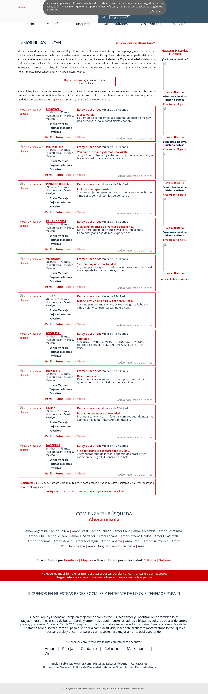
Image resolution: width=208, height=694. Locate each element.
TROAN (51, 296)
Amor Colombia (144, 531)
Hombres (71, 560)
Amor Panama (112, 541)
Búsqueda (82, 23)
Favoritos (55, 132)
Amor (50, 648)
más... (142, 546)
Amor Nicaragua (87, 541)
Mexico (68, 115)
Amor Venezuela (123, 546)
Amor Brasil (80, 531)
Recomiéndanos (145, 667)
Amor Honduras (39, 541)
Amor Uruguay (98, 546)
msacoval (53, 109)
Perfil (49, 137)
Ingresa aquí (120, 17)
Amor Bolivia (60, 531)
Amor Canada (101, 531)
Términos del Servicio (57, 667)
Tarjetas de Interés (60, 127)
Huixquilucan (54, 115)
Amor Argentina (36, 531)
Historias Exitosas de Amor (111, 663)
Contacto (89, 648)
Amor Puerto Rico (156, 541)
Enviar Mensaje (58, 123)
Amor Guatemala (166, 536)
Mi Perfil (53, 23)
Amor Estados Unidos (136, 536)
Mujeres (87, 560)
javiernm (53, 445)
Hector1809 (54, 146)
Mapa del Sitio (112, 667)
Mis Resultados (116, 23)
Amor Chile (122, 531)
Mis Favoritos (150, 23)
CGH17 (50, 408)
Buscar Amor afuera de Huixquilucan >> (135, 42)
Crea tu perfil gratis (175, 104)
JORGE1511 (53, 333)
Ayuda (128, 667)
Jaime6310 (53, 370)
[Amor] (21, 7)
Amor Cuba (37, 536)
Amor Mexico (63, 541)
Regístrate (64, 577)
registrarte (58, 99)
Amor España (108, 536)
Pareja (67, 648)
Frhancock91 (56, 221)
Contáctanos (139, 663)
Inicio (30, 23)
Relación (111, 648)
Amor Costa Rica (170, 531)
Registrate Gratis (74, 80)
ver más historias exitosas (175, 279)
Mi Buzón (180, 23)
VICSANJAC (53, 258)
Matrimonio (137, 648)
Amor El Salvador (83, 536)
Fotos (59, 137)
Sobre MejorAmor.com (76, 663)
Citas (49, 653)
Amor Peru (132, 541)
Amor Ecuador (58, 536)
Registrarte (26, 483)
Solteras (165, 560)
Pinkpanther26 (57, 184)
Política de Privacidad (87, 667)
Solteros (150, 560)
